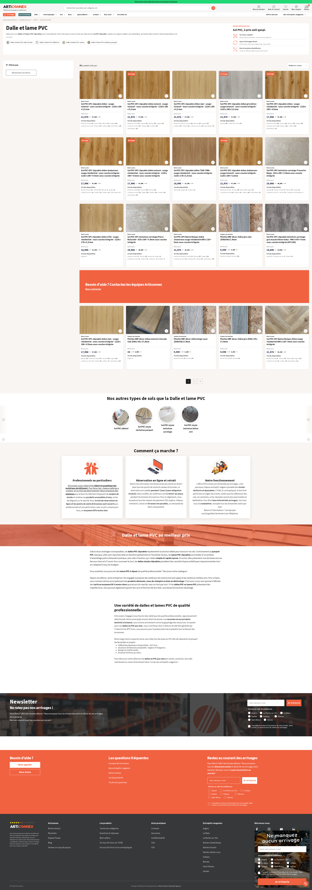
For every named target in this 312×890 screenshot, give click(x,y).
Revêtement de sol (25, 20)
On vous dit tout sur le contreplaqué (116, 847)
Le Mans (206, 833)
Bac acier (108, 14)
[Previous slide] (3, 420)
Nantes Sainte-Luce (211, 852)
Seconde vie (122, 14)
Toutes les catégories (109, 828)
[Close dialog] (306, 834)
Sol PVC (36, 20)
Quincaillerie (82, 14)
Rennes (206, 861)
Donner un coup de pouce (59, 847)
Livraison (155, 828)
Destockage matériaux (10, 20)
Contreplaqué (48, 14)
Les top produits (116, 777)
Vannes (206, 871)
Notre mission (272, 14)
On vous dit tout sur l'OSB (111, 842)
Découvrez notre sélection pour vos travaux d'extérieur (156, 2)
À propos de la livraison (119, 763)
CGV (153, 847)
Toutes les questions (118, 782)
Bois (70, 14)
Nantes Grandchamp (212, 842)
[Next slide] (308, 420)
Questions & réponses (109, 833)
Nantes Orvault (209, 847)
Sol (61, 14)
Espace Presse (54, 838)
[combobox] (140, 8)
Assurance (155, 833)
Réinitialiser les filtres (21, 72)
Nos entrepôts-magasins (293, 14)
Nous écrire (25, 772)
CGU (153, 842)
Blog (50, 842)
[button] (120, 96)
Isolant (96, 14)
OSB (36, 14)
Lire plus (9, 37)
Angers (206, 828)
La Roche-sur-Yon (210, 838)
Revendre (52, 833)
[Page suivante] (200, 381)
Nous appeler (25, 764)
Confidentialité (158, 838)
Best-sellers (105, 838)
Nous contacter (93, 289)
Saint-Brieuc (208, 866)
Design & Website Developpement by (156, 886)
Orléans (206, 857)
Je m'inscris (294, 703)
